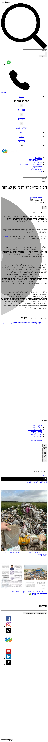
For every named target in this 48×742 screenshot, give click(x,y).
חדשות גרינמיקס (35, 160)
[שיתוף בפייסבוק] (44, 446)
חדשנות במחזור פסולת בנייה (31, 164)
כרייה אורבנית (36, 432)
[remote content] (27, 346)
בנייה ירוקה (37, 167)
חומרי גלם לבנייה (35, 434)
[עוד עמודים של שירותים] (21, 123)
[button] (21, 101)
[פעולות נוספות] (44, 207)
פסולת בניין (37, 427)
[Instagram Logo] (8, 626)
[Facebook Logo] (8, 621)
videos (39, 171)
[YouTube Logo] (8, 653)
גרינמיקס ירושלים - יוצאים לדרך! (34, 482)
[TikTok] (8, 632)
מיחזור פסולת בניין (35, 430)
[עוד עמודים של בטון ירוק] (21, 114)
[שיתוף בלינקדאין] (44, 453)
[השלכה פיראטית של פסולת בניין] (24, 520)
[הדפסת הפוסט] (44, 460)
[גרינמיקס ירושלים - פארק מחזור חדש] (24, 479)
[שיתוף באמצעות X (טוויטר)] (44, 449)
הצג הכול (43, 475)
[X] (8, 664)
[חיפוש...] (46, 53)
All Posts (38, 157)
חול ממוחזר (37, 436)
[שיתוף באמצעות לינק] (44, 456)
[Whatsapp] (9, 64)
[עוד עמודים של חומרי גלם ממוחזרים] (21, 105)
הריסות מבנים (36, 169)
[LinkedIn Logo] (8, 658)
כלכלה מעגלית (36, 162)
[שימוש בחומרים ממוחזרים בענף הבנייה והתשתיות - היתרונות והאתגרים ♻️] (24, 576)
